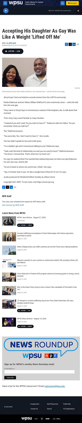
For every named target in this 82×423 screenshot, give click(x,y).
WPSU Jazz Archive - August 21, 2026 (31, 217)
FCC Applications (69, 409)
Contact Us (34, 409)
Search (49, 409)
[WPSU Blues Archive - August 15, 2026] (9, 322)
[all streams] (79, 10)
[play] (6, 11)
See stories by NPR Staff (13, 205)
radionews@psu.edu (55, 386)
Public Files (67, 404)
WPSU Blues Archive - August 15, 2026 (31, 319)
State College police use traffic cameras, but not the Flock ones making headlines (47, 247)
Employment (35, 404)
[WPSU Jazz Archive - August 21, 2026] (9, 221)
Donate (73, 3)
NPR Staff (12, 43)
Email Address (9, 369)
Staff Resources (52, 404)
